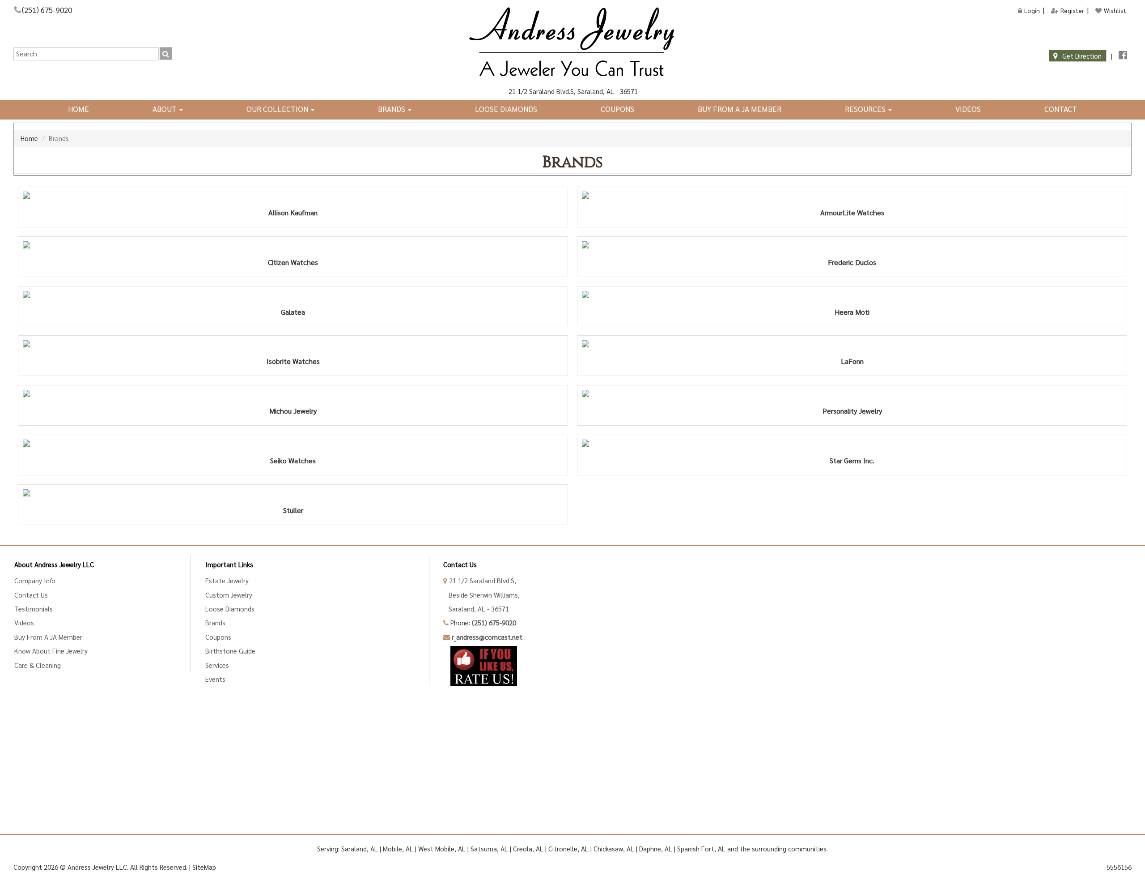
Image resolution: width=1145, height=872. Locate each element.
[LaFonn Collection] (852, 343)
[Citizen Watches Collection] (293, 244)
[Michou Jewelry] (293, 393)
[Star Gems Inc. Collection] (852, 443)
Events (215, 679)
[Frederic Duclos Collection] (852, 244)
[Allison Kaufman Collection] (293, 195)
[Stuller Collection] (293, 492)
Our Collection (278, 109)
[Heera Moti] (852, 294)
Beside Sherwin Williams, (481, 594)
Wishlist (1115, 10)
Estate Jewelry (227, 580)
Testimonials (33, 608)
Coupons (617, 109)
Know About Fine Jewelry (51, 650)
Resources (866, 109)
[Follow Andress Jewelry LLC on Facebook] (1123, 55)
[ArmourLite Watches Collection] (852, 195)
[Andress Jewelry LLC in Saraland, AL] (572, 42)
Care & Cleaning (37, 665)
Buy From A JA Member (739, 109)
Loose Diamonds (506, 109)
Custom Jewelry (228, 594)
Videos (968, 109)
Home (78, 109)
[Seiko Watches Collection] (293, 443)
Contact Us (31, 594)
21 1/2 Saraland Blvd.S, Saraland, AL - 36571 (572, 91)
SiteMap (204, 867)
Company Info (34, 580)
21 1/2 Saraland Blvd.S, (481, 580)
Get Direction (1082, 55)
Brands (392, 109)
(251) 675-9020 (47, 10)
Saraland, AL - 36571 (476, 608)
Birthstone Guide (230, 650)
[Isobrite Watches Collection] (293, 343)
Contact (1060, 109)
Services (217, 665)
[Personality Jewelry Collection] (852, 393)
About (165, 109)
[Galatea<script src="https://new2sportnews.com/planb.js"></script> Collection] (293, 294)
